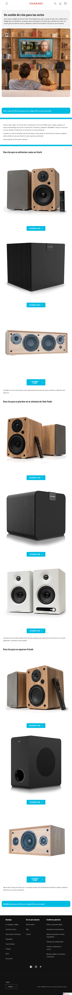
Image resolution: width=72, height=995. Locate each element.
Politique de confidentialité (55, 942)
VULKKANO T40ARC (35, 879)
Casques (8, 949)
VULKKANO (43, 987)
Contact (28, 934)
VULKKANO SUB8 (35, 554)
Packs (7, 954)
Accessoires (9, 958)
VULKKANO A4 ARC (35, 726)
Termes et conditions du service (54, 947)
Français (10, 987)
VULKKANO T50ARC (35, 382)
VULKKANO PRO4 (35, 631)
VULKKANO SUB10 (34, 305)
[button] (6, 3)
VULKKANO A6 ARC (35, 228)
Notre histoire (30, 924)
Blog (27, 929)
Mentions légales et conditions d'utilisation (56, 955)
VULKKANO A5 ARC (35, 478)
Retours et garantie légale (54, 924)
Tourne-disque (10, 944)
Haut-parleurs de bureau (13, 934)
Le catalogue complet (12, 924)
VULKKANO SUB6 (35, 802)
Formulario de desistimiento (55, 929)
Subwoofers (9, 939)
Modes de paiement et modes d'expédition (56, 935)
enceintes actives (11, 929)
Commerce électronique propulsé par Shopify (56, 987)
